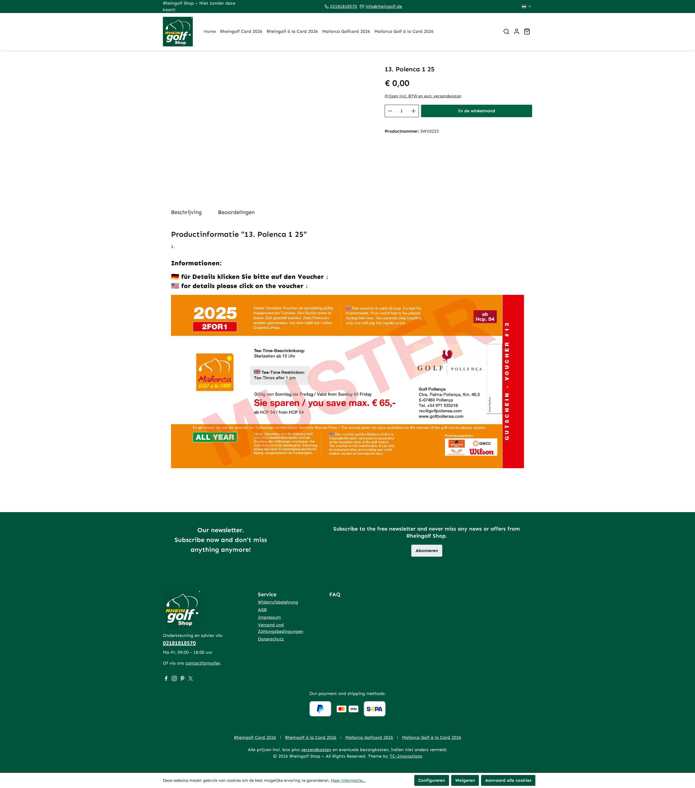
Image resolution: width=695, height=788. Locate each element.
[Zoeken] (506, 31)
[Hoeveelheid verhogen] (413, 111)
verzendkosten (316, 749)
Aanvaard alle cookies (508, 780)
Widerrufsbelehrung (278, 602)
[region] (268, 123)
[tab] (186, 212)
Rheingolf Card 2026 (255, 737)
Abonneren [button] (427, 550)
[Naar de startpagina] (178, 31)
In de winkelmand (476, 110)
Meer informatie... (348, 780)
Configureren (431, 780)
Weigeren (465, 780)
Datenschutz (271, 639)
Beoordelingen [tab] (236, 212)
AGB (262, 609)
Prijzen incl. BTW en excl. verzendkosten (423, 96)
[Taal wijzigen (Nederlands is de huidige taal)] (527, 6)
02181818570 (343, 6)
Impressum (269, 617)
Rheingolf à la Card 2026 (310, 737)
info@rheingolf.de (383, 6)
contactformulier (202, 663)
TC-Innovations (406, 756)
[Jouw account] (516, 31)
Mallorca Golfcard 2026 (369, 737)
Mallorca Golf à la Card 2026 (431, 737)
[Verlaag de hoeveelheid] (390, 111)
